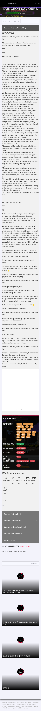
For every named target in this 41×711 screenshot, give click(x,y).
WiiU (23, 437)
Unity (18, 457)
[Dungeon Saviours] (20, 389)
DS (27, 426)
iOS (32, 426)
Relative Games (9, 540)
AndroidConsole (28, 424)
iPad (18, 429)
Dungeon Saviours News (12, 520)
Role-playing (20, 452)
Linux (23, 429)
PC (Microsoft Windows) (23, 432)
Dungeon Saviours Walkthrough (15, 527)
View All (34, 564)
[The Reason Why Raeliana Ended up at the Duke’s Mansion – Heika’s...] (20, 581)
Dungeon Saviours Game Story (15, 28)
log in (10, 551)
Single (32, 461)
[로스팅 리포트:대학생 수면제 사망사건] (20, 644)
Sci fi (18, 465)
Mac (29, 429)
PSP (23, 434)
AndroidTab (20, 426)
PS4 (18, 434)
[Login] (38, 3)
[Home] (4, 3)
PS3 (34, 432)
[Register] (35, 3)
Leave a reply (24, 546)
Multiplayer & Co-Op (22, 461)
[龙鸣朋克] (20, 676)
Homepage (20, 444)
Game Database (9, 501)
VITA (28, 434)
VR (33, 434)
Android (19, 424)
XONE (19, 440)
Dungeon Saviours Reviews (14, 514)
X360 (28, 437)
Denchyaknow (21, 13)
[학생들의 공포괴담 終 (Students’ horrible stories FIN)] (20, 613)
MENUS (13, 3)
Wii (18, 437)
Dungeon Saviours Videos (13, 533)
